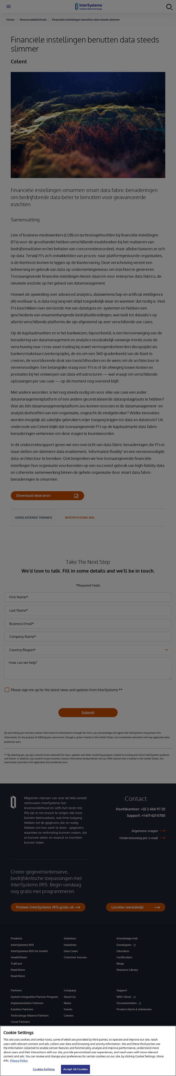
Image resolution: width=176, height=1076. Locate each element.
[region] (88, 1051)
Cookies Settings (44, 1069)
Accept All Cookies (75, 1069)
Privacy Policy (19, 1060)
